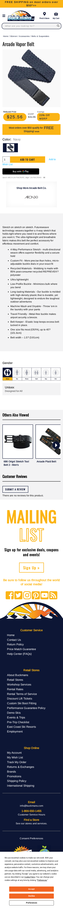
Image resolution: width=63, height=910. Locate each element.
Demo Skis (13, 712)
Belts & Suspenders (40, 36)
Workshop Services (19, 684)
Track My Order (16, 762)
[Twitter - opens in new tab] (18, 595)
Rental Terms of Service (22, 694)
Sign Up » (31, 567)
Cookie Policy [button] (29, 877)
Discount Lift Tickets (19, 698)
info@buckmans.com (31, 805)
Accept (31, 889)
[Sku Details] (44, 177)
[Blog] (53, 595)
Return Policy (15, 644)
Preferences (31, 903)
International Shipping (20, 785)
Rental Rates (15, 689)
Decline (31, 896)
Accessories (24, 36)
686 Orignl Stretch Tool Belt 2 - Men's (16, 463)
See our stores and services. (31, 823)
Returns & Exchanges (20, 766)
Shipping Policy (16, 780)
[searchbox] (58, 26)
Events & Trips (16, 717)
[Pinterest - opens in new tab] (36, 595)
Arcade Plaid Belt (46, 461)
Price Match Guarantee (21, 649)
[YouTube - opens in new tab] (45, 595)
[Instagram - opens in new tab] (27, 595)
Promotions (14, 776)
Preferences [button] (42, 880)
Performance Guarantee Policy (26, 708)
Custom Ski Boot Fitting (21, 703)
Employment (15, 731)
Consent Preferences (31, 838)
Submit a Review (15, 489)
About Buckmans (17, 675)
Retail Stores (15, 679)
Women (13, 36)
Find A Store (44, 18)
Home (5, 36)
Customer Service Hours (31, 814)
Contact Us (14, 639)
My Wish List (15, 757)
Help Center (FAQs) (19, 653)
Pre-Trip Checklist (18, 722)
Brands (11, 771)
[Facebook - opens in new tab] (10, 595)
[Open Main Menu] (4, 16)
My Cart (56, 18)
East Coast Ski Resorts (21, 726)
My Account (14, 752)
